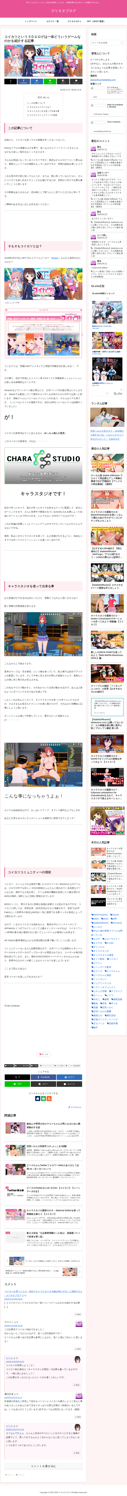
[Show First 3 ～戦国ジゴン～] (107, 344)
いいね (43, 1054)
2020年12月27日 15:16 (15, 1429)
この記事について (37, 103)
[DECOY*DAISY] (107, 375)
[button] (63, 81)
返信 (79, 1314)
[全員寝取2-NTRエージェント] (107, 313)
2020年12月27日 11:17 (13, 1398)
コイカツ (10, 1066)
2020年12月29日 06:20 (15, 1362)
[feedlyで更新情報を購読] (43, 1098)
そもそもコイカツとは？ (40, 107)
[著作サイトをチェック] (37, 1098)
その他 (35, 1066)
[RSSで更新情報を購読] (49, 1098)
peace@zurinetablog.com (103, 80)
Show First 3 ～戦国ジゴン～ (103, 357)
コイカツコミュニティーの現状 (43, 115)
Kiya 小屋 (95, 329)
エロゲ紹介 (60, 1066)
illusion (55, 258)
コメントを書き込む (43, 1466)
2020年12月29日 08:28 (13, 1299)
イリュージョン (47, 1066)
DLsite (118, 393)
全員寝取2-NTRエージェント (102, 326)
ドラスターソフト (98, 360)
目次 (40, 97)
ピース (9, 1358)
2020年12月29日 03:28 (13, 1326)
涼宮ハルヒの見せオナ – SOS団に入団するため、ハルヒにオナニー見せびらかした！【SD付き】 (107, 435)
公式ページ (9, 302)
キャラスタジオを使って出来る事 (44, 111)
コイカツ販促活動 (23, 1066)
